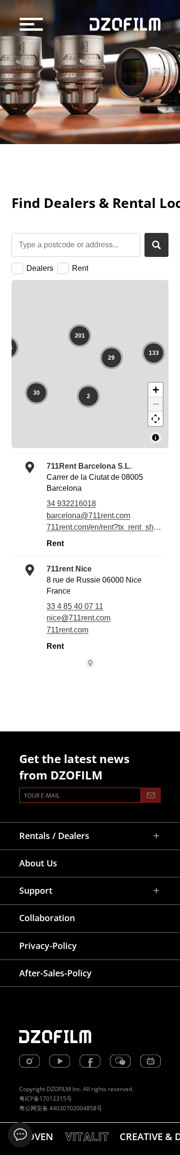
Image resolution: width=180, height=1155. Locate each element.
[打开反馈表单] (20, 1134)
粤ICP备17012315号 (45, 1098)
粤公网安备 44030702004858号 (60, 1108)
